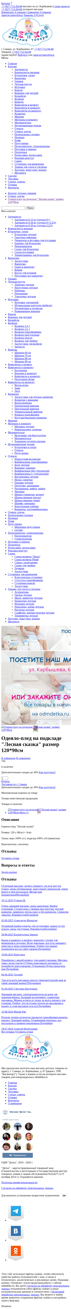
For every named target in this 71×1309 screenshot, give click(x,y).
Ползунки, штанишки (27, 485)
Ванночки (20, 78)
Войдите (23, 55)
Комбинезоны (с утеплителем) (32, 473)
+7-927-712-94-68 (43, 49)
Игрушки (20, 87)
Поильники (21, 293)
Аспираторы (22, 592)
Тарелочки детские (25, 296)
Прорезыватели (23, 246)
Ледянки (19, 568)
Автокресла (21, 69)
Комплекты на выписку (28, 110)
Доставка (13, 178)
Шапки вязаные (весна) (28, 497)
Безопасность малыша (27, 72)
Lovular (19, 530)
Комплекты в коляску (27, 104)
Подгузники (21, 143)
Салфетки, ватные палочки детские (34, 612)
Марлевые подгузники (27, 527)
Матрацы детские (24, 426)
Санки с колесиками (26, 562)
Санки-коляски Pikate (27, 559)
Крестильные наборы (27, 506)
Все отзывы (8, 1031)
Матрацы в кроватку (26, 119)
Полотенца (21, 152)
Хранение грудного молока (30, 441)
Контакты (13, 187)
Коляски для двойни (26, 340)
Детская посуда (23, 84)
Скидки (12, 175)
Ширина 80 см (23, 358)
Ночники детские (24, 603)
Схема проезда (61, 6)
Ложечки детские (24, 284)
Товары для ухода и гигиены (31, 167)
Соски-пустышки (24, 252)
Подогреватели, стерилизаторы (32, 146)
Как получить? (47, 772)
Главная (12, 63)
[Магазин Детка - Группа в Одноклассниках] (16, 1260)
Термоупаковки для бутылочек (32, 255)
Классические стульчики (28, 577)
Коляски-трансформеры (28, 332)
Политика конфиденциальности (19, 1182)
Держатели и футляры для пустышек (35, 240)
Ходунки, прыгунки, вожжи (30, 169)
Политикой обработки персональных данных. (32, 1293)
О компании (15, 1103)
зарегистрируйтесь (43, 55)
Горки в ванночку (25, 267)
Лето (17, 391)
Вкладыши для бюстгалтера (30, 435)
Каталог (5, 3)
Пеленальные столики (27, 134)
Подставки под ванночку (29, 275)
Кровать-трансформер (27, 414)
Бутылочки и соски (25, 447)
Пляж (18, 140)
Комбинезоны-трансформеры (31, 462)
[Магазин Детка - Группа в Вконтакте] (16, 1240)
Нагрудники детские (26, 287)
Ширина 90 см (23, 361)
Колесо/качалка (23, 402)
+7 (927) (11, 6)
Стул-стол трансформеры (29, 580)
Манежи (19, 116)
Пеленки (19, 137)
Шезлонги (20, 172)
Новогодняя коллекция (27, 459)
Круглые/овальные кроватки (31, 417)
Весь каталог (8, 211)
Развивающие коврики (27, 311)
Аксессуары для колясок (28, 343)
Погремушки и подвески (29, 308)
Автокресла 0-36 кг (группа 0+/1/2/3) (35, 222)
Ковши (18, 269)
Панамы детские (24, 482)
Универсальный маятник (29, 411)
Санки (18, 161)
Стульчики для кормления (29, 164)
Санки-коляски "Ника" (27, 556)
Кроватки (20, 113)
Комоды (19, 101)
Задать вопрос (9, 872)
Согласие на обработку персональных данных (27, 1188)
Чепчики (19, 491)
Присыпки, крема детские (29, 606)
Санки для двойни (25, 565)
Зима (17, 388)
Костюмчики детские (26, 476)
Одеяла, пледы (23, 131)
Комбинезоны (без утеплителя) (32, 470)
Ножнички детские (25, 600)
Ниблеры (20, 290)
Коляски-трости (23, 337)
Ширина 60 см (23, 352)
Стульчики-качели (25, 583)
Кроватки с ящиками (26, 400)
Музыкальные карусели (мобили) (33, 305)
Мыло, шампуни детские (29, 598)
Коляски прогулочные (27, 334)
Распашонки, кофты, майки (30, 488)
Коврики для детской (26, 93)
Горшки (19, 81)
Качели (19, 90)
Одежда (19, 128)
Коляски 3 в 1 (22, 326)
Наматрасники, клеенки (28, 429)
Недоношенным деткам (28, 125)
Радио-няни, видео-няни (28, 155)
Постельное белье (25, 379)
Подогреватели (23, 535)
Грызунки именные (25, 237)
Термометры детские (26, 615)
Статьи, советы (16, 181)
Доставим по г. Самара (14, 784)
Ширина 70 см (23, 355)
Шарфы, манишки (25, 503)
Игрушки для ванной (26, 302)
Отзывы (12, 184)
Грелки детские (23, 595)
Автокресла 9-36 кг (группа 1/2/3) (34, 225)
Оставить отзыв (10, 858)
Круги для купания (25, 272)
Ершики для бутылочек (28, 243)
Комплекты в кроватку (27, 107)
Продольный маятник (27, 408)
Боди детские (22, 465)
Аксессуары (21, 261)
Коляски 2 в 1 (22, 329)
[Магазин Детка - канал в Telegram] (16, 1220)
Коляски (19, 99)
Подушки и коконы (25, 149)
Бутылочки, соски (25, 75)
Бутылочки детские (25, 234)
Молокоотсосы (23, 122)
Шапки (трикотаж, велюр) (29, 494)
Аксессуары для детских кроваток (34, 397)
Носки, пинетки (24, 479)
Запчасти (20, 346)
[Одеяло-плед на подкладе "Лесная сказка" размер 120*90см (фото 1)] (39, 812)
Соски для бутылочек (27, 249)
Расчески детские (24, 609)
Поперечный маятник (27, 405)
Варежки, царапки (25, 467)
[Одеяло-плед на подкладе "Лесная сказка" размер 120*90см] (35, 730)
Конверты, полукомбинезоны (31, 509)
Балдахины (21, 370)
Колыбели (20, 96)
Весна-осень (21, 385)
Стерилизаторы (23, 538)
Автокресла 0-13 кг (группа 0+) (32, 219)
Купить (5, 781)
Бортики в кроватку (26, 373)
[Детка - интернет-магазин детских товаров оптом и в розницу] (27, 46)
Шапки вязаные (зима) (27, 500)
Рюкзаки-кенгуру (24, 158)
